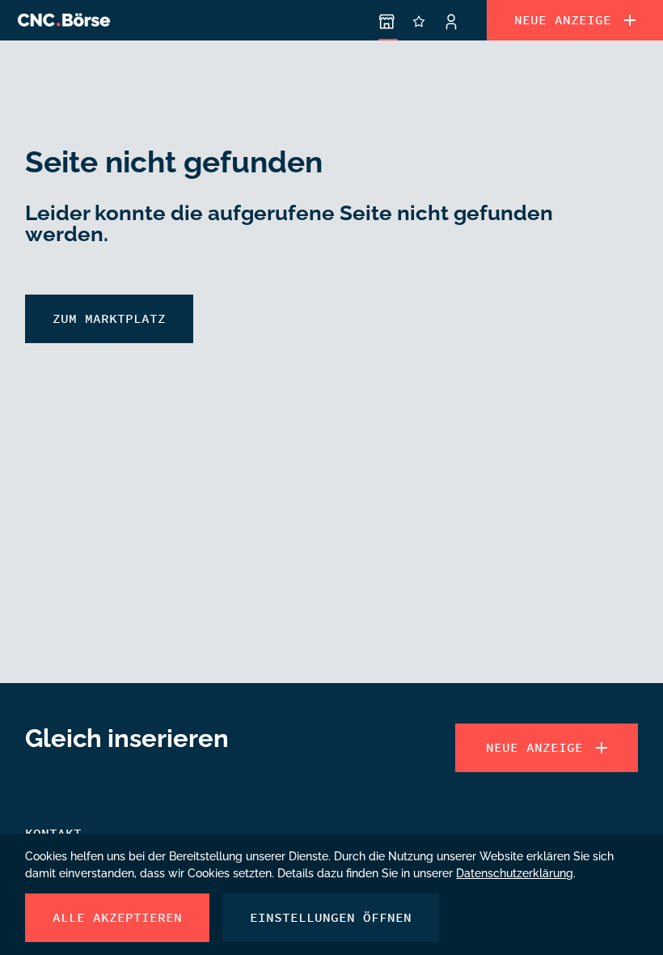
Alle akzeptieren (117, 917)
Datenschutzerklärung (514, 872)
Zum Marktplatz (109, 319)
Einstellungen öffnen (331, 917)
